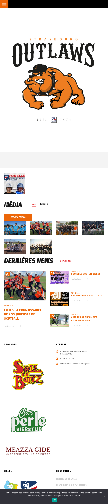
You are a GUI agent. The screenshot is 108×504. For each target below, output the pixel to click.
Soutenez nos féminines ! (85, 274)
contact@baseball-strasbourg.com (75, 363)
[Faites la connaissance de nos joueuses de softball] (25, 285)
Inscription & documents (71, 485)
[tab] (35, 204)
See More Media (18, 217)
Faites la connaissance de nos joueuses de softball (23, 314)
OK (54, 500)
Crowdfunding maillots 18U (87, 295)
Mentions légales (66, 478)
